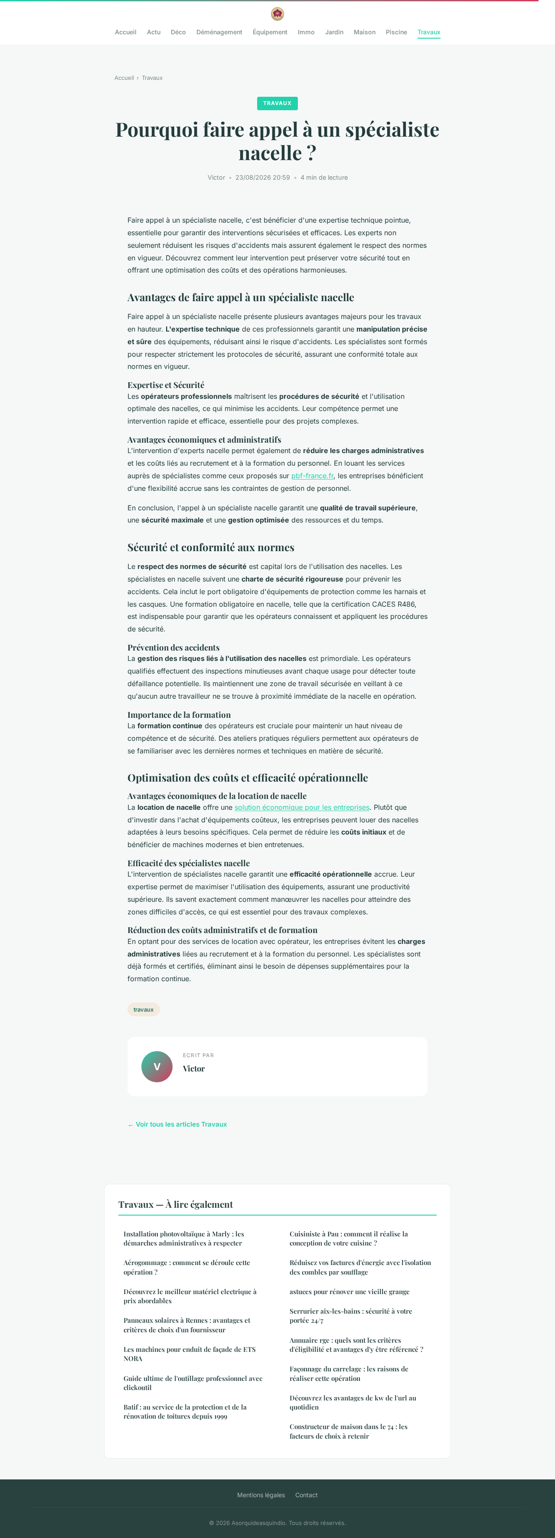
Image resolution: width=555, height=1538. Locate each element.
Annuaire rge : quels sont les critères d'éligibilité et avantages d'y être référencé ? (356, 1345)
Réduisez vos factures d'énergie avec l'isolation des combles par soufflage (360, 1267)
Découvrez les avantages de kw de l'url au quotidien (353, 1402)
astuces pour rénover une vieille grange (350, 1291)
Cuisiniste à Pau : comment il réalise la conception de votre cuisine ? (349, 1238)
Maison (364, 32)
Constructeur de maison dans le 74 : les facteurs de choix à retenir (349, 1431)
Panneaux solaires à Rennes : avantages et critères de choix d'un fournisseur (187, 1325)
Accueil (126, 32)
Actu (153, 32)
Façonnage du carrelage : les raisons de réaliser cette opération (349, 1373)
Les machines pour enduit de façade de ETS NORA (190, 1354)
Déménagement (219, 32)
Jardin (334, 32)
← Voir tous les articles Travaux (177, 1124)
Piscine (396, 32)
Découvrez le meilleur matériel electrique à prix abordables (190, 1296)
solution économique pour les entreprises (302, 807)
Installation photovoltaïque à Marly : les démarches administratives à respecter (184, 1238)
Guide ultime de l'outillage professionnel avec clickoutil (193, 1383)
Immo (306, 32)
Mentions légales (261, 1495)
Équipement (270, 32)
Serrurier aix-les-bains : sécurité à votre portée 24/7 (351, 1315)
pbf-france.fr (312, 475)
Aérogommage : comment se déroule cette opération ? (187, 1267)
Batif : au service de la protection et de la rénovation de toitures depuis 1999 (185, 1411)
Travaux (429, 32)
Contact (306, 1495)
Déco (178, 32)
